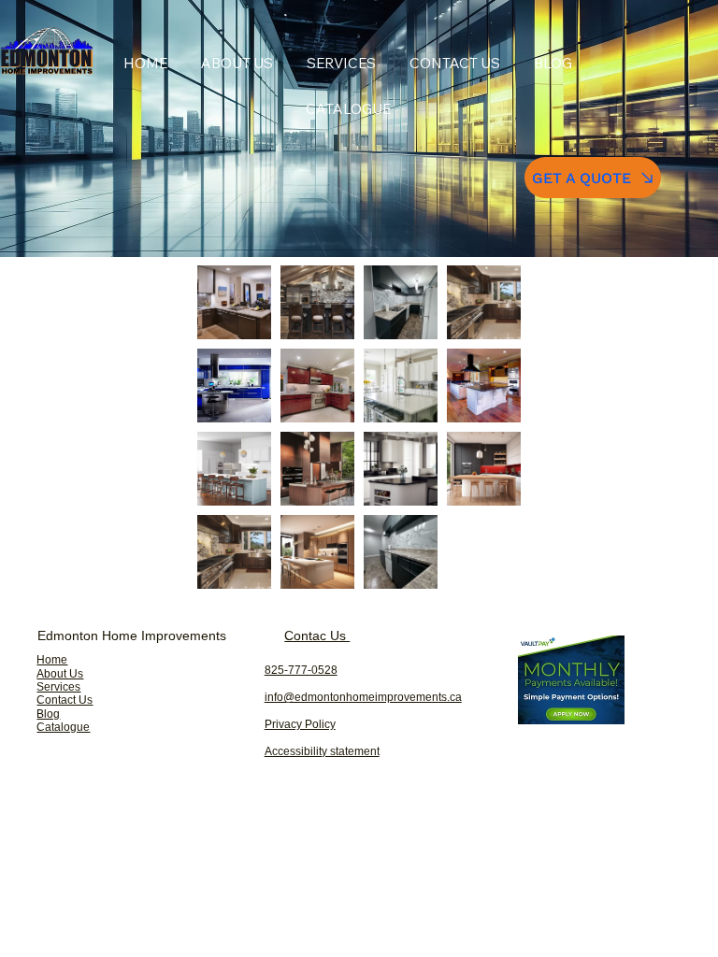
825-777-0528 (301, 670)
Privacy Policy (300, 724)
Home (51, 659)
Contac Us (317, 635)
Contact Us (64, 700)
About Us (59, 673)
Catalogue (63, 727)
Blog (48, 714)
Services (58, 686)
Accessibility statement (322, 751)
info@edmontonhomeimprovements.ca (363, 697)
